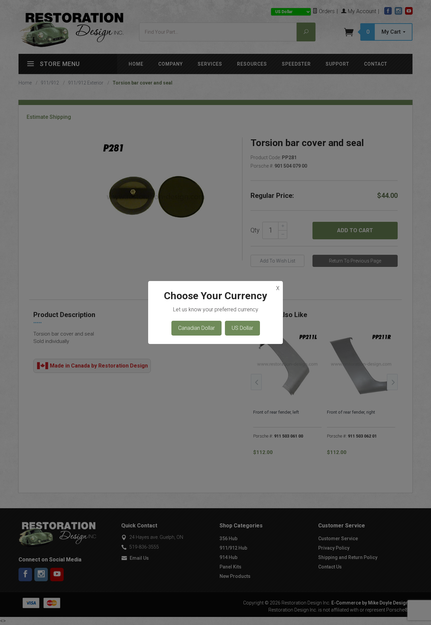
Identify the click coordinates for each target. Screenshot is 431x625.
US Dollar (242, 328)
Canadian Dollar (196, 328)
